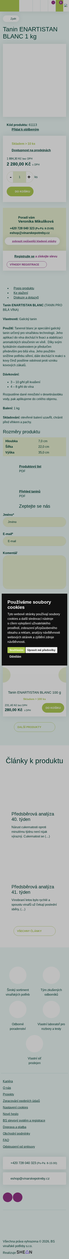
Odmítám (15, 656)
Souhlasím (16, 650)
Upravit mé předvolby (41, 650)
